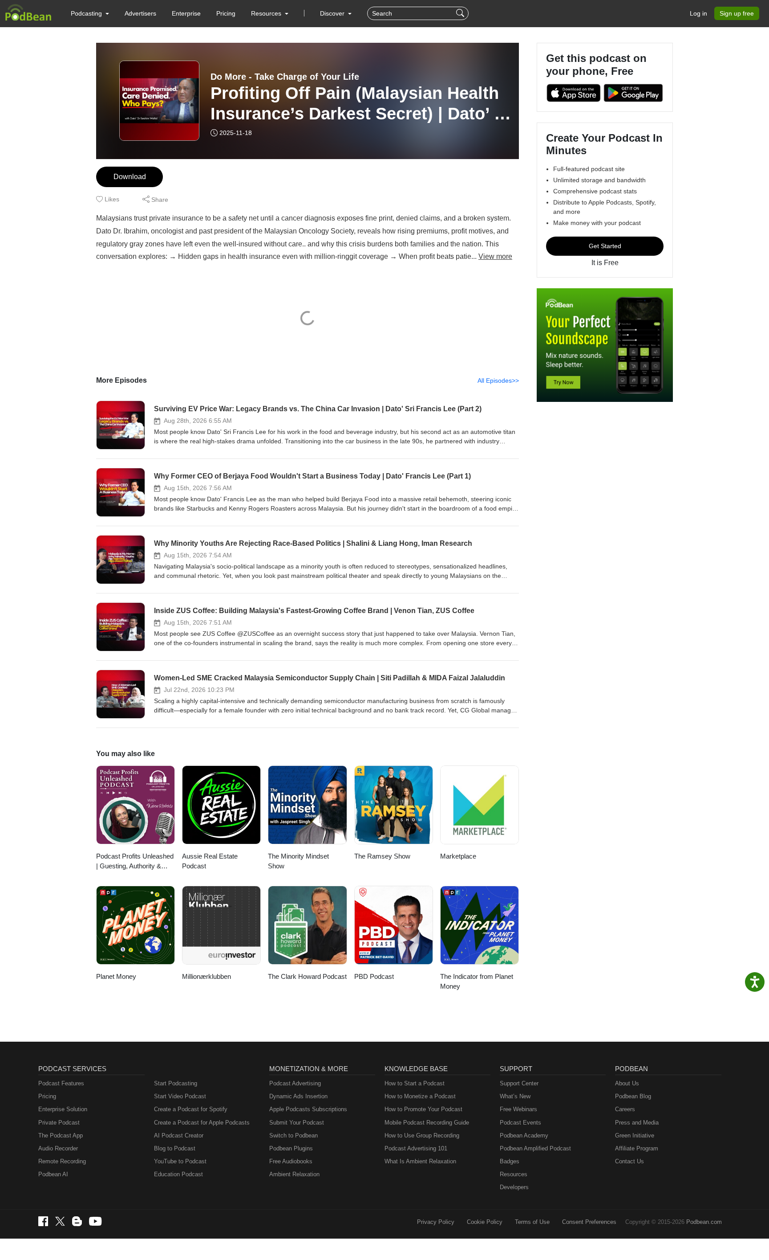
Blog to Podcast (174, 1148)
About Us (627, 1083)
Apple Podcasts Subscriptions (308, 1109)
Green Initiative (634, 1135)
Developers (514, 1187)
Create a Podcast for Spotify (190, 1109)
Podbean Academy (524, 1135)
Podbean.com (704, 1222)
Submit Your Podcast (296, 1122)
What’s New (515, 1096)
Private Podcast (59, 1122)
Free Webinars (518, 1109)
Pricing (225, 13)
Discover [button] (333, 13)
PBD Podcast (374, 976)
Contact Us (629, 1161)
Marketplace (458, 856)
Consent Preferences (589, 1222)
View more (495, 256)
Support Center (519, 1083)
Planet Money (116, 976)
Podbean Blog (633, 1096)
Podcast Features (61, 1083)
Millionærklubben (206, 976)
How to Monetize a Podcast (420, 1096)
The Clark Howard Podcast (307, 976)
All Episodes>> (498, 380)
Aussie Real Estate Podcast (210, 861)
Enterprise (186, 13)
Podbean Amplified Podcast (535, 1148)
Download (129, 176)
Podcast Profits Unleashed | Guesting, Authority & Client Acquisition (135, 861)
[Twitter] (60, 1221)
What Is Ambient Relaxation (420, 1161)
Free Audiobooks (290, 1161)
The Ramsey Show (382, 856)
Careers (625, 1109)
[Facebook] (43, 1221)
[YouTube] (95, 1221)
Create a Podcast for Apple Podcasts (202, 1122)
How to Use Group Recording (421, 1135)
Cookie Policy (484, 1222)
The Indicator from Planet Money (476, 981)
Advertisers (140, 13)
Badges (509, 1161)
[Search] (461, 13)
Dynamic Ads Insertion (298, 1096)
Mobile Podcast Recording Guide (426, 1122)
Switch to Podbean (293, 1135)
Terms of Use (532, 1222)
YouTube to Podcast (180, 1161)
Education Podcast (178, 1174)
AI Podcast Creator (178, 1135)
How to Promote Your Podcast (423, 1109)
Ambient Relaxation (294, 1174)
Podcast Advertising (295, 1083)
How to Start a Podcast (414, 1083)
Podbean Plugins (291, 1148)
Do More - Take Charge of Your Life (284, 77)
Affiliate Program (636, 1148)
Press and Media (637, 1122)
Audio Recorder (58, 1148)
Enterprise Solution (62, 1109)
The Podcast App (60, 1135)
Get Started (605, 246)
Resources (513, 1174)
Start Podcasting (175, 1083)
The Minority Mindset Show (298, 861)
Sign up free (737, 13)
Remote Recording (62, 1161)
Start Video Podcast (180, 1096)
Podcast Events (520, 1122)
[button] (90, 13)
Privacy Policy (435, 1222)
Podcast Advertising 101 (415, 1148)
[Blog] (77, 1221)
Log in (698, 13)
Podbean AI (53, 1174)
